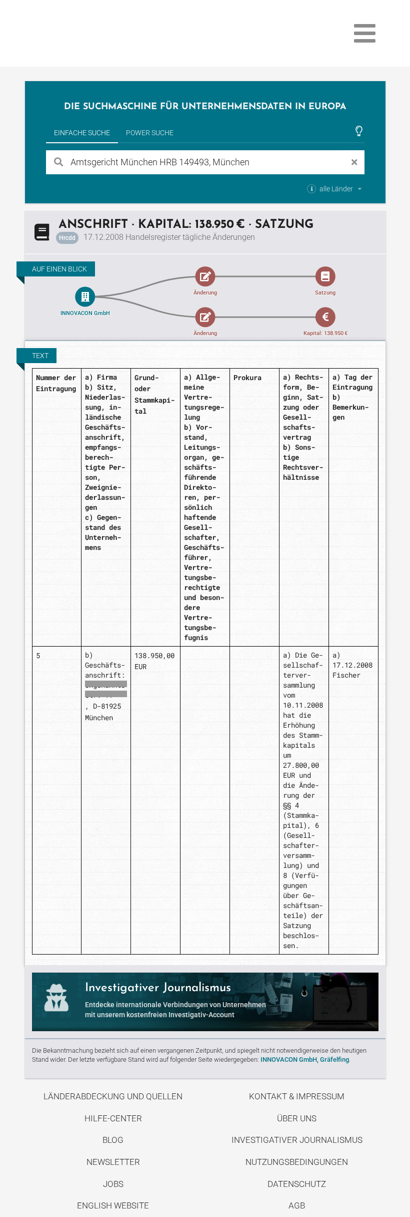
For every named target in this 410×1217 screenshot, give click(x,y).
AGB (296, 1205)
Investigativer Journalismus (297, 1140)
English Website (113, 1205)
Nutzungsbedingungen (297, 1162)
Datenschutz (297, 1184)
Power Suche (150, 133)
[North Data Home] (83, 33)
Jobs (113, 1184)
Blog (113, 1140)
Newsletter (113, 1162)
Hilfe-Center (113, 1118)
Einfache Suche (82, 133)
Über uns (296, 1118)
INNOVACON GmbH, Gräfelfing (304, 1059)
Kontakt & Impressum (296, 1096)
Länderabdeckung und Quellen (113, 1096)
